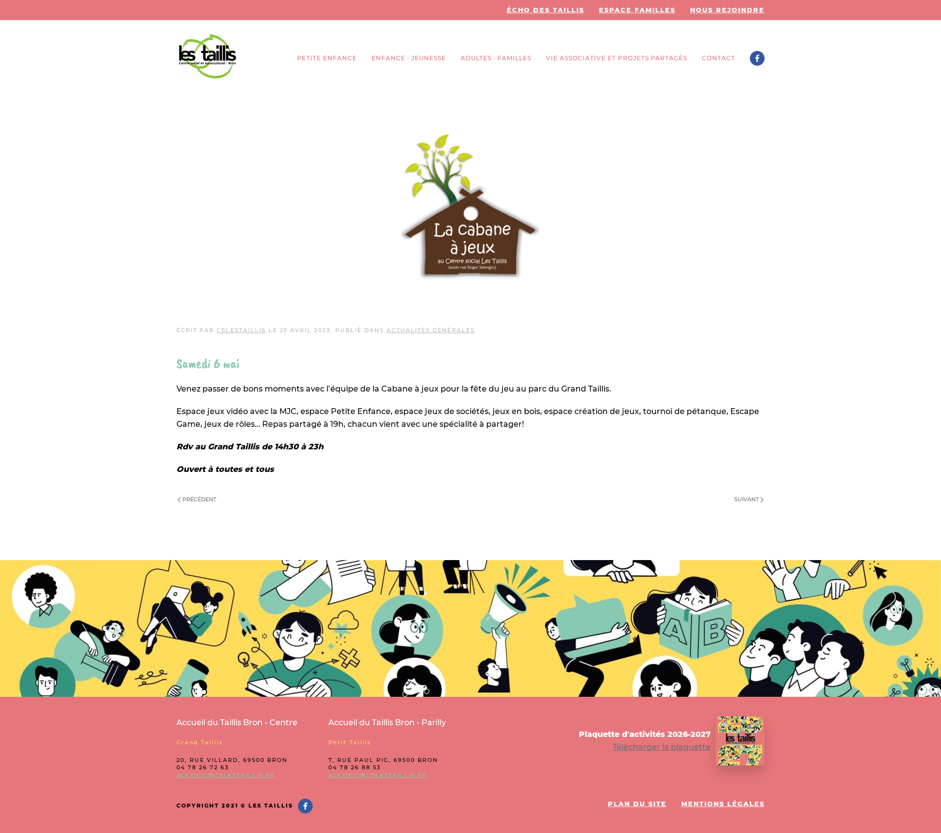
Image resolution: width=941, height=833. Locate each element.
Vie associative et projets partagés (616, 58)
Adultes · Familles (496, 58)
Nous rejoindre (727, 10)
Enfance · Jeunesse (408, 58)
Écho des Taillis (545, 10)
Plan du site (637, 804)
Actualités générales (431, 330)
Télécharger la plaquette (662, 747)
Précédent (198, 499)
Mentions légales (723, 804)
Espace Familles (637, 10)
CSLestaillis (241, 330)
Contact (718, 58)
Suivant (747, 499)
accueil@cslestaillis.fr (225, 775)
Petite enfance (327, 58)
